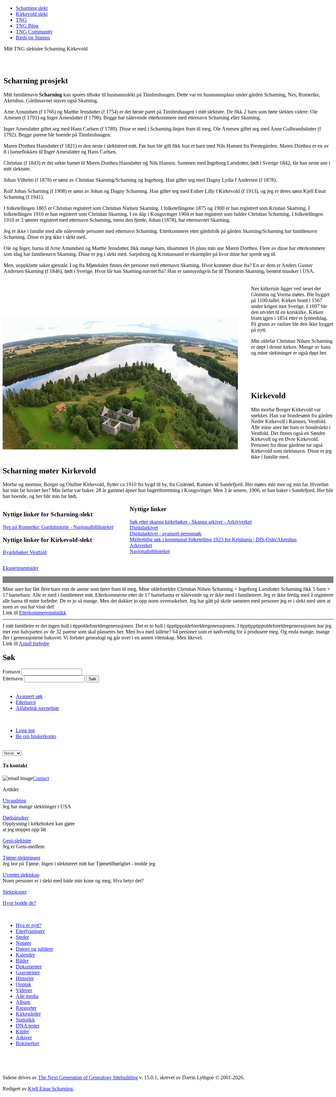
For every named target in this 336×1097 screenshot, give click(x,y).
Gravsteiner (28, 972)
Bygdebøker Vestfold (25, 552)
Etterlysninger (30, 931)
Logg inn (25, 730)
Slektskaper (15, 892)
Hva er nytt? (28, 925)
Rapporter (26, 1008)
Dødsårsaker (16, 817)
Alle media (27, 996)
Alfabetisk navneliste (37, 708)
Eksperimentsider (20, 568)
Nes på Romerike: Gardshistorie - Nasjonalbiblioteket (58, 527)
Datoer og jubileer (34, 949)
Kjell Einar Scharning (50, 1088)
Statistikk (25, 1020)
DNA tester (27, 1025)
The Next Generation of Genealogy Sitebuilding (88, 1077)
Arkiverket (141, 545)
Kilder (22, 1031)
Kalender (25, 955)
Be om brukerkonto (36, 736)
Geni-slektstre (17, 840)
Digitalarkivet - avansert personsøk (165, 533)
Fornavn (11, 671)
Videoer (24, 990)
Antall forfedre (34, 643)
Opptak (23, 984)
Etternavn (13, 678)
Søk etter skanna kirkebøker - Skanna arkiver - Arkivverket (191, 522)
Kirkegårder (28, 1014)
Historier (25, 978)
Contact (41, 778)
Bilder (22, 960)
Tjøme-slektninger (21, 857)
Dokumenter (29, 966)
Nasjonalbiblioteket (150, 551)
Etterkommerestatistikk (42, 612)
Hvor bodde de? (19, 903)
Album (23, 1002)
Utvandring (14, 800)
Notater (23, 943)
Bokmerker (27, 1043)
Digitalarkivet (144, 527)
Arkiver (24, 1037)
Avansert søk (29, 696)
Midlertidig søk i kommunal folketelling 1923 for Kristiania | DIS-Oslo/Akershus (213, 539)
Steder (22, 937)
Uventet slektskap (21, 875)
